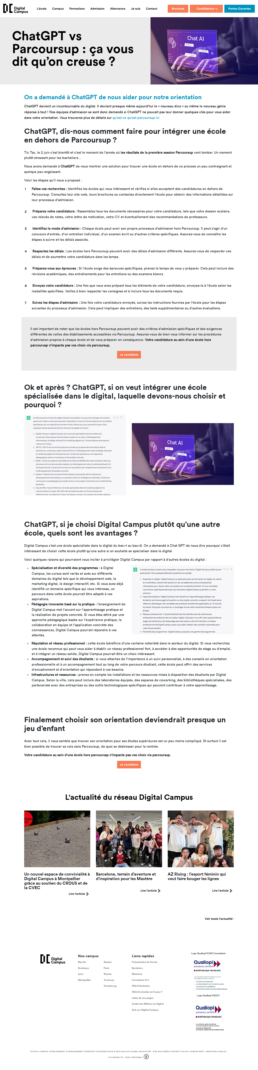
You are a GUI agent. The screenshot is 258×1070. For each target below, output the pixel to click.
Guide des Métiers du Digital (148, 1003)
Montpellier (84, 979)
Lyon (80, 974)
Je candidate (129, 355)
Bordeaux (83, 967)
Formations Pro (140, 979)
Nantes (108, 961)
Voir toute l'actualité (219, 919)
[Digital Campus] (15, 9)
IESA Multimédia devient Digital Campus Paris (178, 1051)
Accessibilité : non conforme (125, 1057)
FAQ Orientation (141, 985)
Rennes (108, 974)
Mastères (137, 974)
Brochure (178, 9)
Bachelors (137, 967)
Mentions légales (216, 1051)
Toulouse (109, 979)
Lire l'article (77, 894)
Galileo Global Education (136, 1051)
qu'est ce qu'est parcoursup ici (136, 117)
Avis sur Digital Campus (145, 1009)
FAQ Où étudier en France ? (147, 991)
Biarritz (82, 961)
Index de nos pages (142, 997)
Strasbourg (110, 985)
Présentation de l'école (144, 961)
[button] (147, 1057)
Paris (106, 967)
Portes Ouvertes (239, 9)
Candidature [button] (205, 9)
